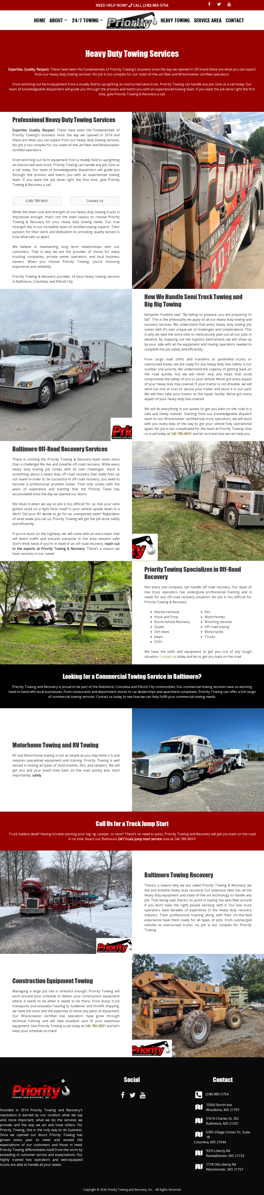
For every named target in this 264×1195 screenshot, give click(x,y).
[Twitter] (219, 4)
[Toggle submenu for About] (65, 20)
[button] (37, 200)
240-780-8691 (184, 839)
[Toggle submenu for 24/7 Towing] (101, 20)
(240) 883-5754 (155, 5)
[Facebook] (209, 4)
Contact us (168, 656)
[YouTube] (229, 4)
